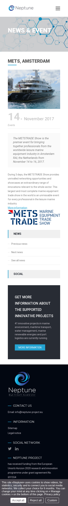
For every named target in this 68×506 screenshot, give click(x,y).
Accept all (18, 500)
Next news (17, 252)
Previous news (19, 243)
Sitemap (12, 428)
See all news (18, 260)
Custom (52, 500)
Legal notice (14, 433)
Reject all (36, 500)
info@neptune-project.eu (29, 412)
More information (17, 207)
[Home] (21, 10)
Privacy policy (52, 494)
